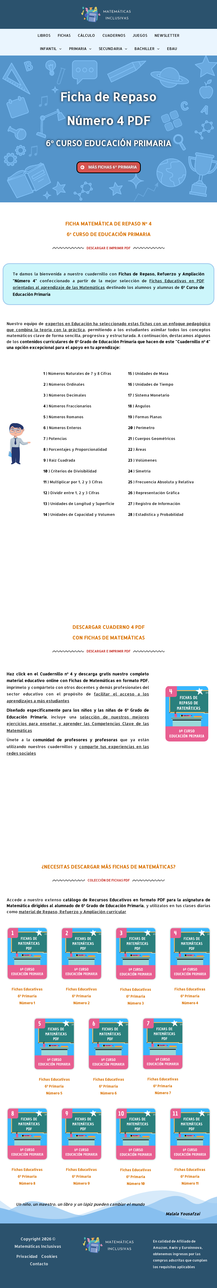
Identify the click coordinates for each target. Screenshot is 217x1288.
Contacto (39, 1263)
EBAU (172, 48)
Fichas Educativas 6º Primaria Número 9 (81, 1176)
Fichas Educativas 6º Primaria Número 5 (54, 1086)
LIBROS (44, 35)
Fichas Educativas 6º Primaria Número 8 (27, 1176)
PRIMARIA (78, 48)
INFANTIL (48, 48)
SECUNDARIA (110, 48)
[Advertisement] (108, 570)
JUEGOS (140, 35)
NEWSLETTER (167, 35)
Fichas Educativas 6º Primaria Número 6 (108, 1086)
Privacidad (26, 1256)
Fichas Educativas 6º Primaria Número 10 (135, 1177)
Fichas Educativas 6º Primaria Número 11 (189, 1176)
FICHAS (64, 35)
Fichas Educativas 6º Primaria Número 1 (27, 996)
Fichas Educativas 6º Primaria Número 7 (162, 1086)
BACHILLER (144, 48)
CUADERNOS (113, 35)
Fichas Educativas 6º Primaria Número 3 (135, 996)
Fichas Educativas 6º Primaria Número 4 (189, 996)
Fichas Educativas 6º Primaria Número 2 (81, 996)
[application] (59, 48)
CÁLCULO (86, 35)
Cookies (49, 1256)
